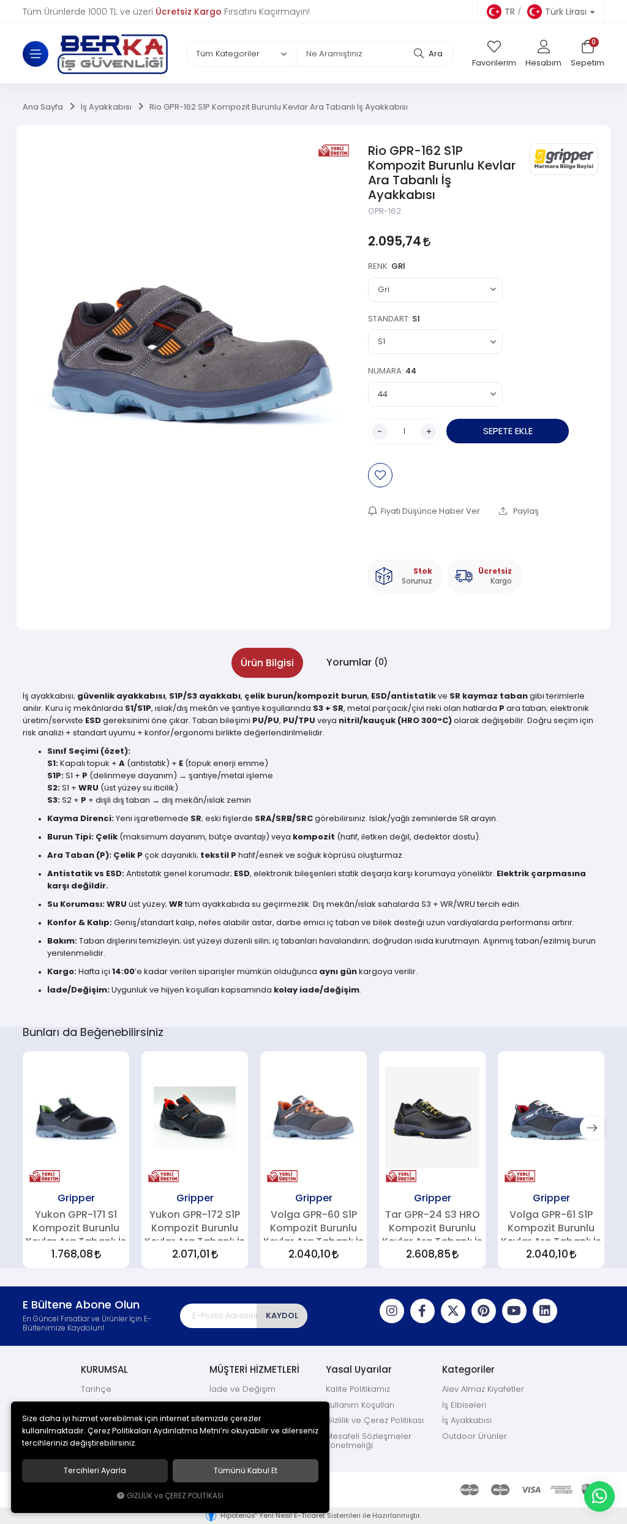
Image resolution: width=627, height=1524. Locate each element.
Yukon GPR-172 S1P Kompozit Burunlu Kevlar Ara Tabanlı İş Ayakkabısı (195, 1225)
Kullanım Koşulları (360, 1405)
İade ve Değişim (242, 1389)
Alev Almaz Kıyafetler (483, 1389)
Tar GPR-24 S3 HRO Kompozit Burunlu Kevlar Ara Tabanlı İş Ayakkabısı (432, 1225)
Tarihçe (96, 1389)
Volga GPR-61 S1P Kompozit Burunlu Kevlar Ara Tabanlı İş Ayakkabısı (551, 1225)
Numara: (392, 371)
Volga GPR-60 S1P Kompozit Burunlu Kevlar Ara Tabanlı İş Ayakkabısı (313, 1225)
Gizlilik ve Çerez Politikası (375, 1420)
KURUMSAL (104, 1369)
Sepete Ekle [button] (508, 430)
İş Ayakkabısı (467, 1420)
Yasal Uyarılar (359, 1369)
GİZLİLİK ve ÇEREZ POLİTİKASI (175, 1496)
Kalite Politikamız (358, 1389)
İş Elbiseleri (464, 1405)
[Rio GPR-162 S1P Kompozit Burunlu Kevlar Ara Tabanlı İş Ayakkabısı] (192, 345)
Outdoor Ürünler (474, 1436)
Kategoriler (468, 1369)
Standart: (394, 319)
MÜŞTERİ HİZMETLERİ (254, 1369)
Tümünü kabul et (245, 1470)
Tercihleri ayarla (95, 1470)
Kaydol (282, 1315)
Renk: (386, 266)
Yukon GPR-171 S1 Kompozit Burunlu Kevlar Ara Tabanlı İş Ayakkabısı (76, 1225)
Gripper (76, 1198)
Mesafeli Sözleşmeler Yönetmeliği (368, 1441)
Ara (435, 54)
